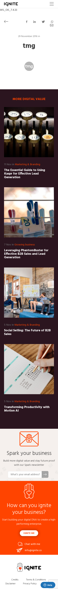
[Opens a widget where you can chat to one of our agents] (47, 585)
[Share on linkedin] (34, 22)
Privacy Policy (30, 584)
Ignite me (29, 533)
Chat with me (32, 544)
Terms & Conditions (36, 580)
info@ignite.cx (33, 550)
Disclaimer (10, 584)
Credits (14, 580)
